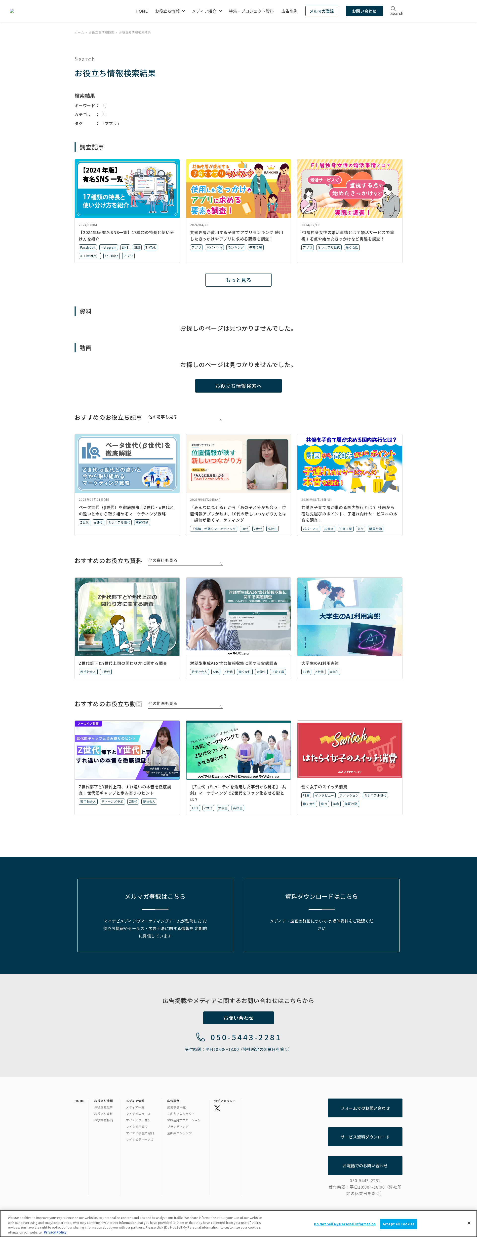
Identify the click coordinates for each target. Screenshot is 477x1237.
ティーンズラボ (112, 801)
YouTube (111, 256)
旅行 (361, 529)
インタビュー (324, 795)
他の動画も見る (163, 703)
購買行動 (142, 522)
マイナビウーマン (138, 1120)
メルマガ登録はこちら (155, 896)
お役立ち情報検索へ (238, 385)
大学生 (261, 671)
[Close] (469, 1222)
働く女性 (352, 247)
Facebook (87, 247)
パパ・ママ (214, 247)
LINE (125, 247)
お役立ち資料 (103, 1113)
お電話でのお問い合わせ (365, 1166)
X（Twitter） (89, 256)
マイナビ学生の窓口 (140, 1133)
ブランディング (178, 1126)
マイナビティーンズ (140, 1139)
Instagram (108, 247)
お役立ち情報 (167, 11)
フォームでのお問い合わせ (365, 1108)
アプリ (128, 256)
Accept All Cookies (398, 1224)
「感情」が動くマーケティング (214, 529)
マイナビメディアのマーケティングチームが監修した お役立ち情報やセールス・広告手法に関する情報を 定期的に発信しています (155, 928)
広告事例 (289, 11)
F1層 (306, 795)
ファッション (349, 795)
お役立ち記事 (103, 1107)
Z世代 (84, 522)
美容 (336, 804)
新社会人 (149, 801)
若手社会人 (88, 671)
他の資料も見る (163, 560)
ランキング (236, 247)
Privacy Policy (55, 1232)
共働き (329, 529)
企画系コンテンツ (179, 1133)
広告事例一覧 (176, 1107)
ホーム (79, 32)
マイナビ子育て (137, 1126)
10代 (244, 529)
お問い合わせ (364, 11)
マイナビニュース (138, 1113)
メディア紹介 (204, 11)
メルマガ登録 (322, 11)
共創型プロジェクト (181, 1113)
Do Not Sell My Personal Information (345, 1224)
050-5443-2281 (246, 1037)
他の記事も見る (163, 417)
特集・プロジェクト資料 (251, 11)
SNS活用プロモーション (184, 1120)
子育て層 (255, 247)
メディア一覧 (135, 1107)
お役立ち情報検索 (101, 32)
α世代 (98, 522)
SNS (137, 247)
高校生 (272, 529)
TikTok (151, 247)
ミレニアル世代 (329, 247)
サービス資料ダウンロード (365, 1137)
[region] (238, 1223)
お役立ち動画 (103, 1120)
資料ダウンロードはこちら (321, 896)
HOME (142, 11)
